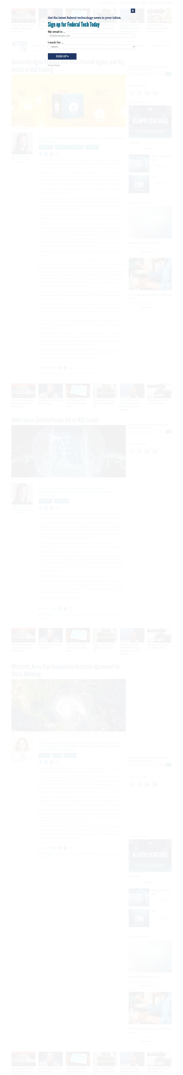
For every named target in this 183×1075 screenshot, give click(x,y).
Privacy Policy (54, 65)
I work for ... (56, 42)
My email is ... (56, 31)
